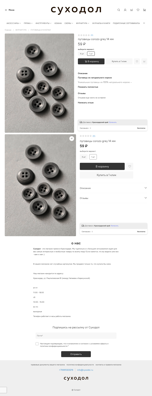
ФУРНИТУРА (81, 23)
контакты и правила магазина (108, 364)
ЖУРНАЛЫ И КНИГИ (101, 23)
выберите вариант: (86, 49)
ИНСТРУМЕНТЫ (42, 23)
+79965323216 (66, 370)
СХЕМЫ (67, 23)
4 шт (82, 53)
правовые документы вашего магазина (48, 364)
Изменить (112, 122)
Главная (8, 30)
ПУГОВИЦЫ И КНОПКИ (41, 30)
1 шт (91, 53)
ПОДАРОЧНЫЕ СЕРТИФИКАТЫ (126, 23)
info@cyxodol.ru (85, 370)
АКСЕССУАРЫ (13, 23)
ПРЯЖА (27, 23)
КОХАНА (58, 23)
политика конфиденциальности (80, 364)
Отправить (76, 354)
